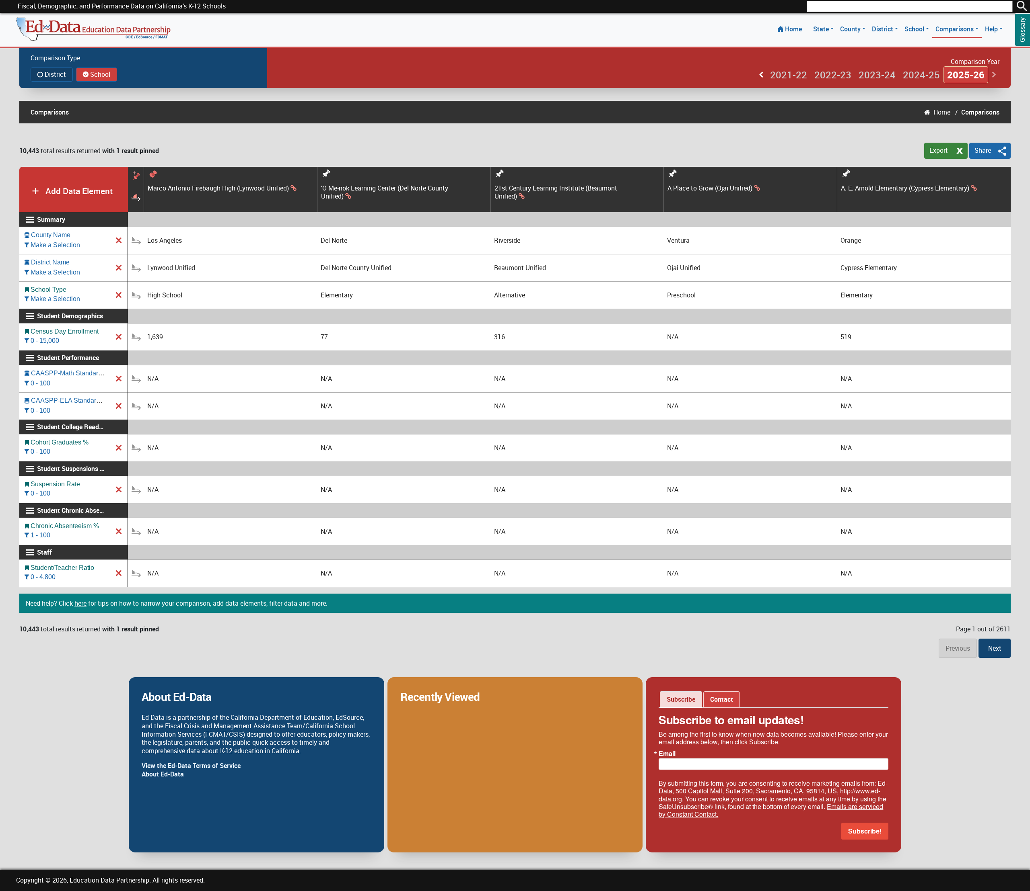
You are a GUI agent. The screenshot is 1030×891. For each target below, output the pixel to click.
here (80, 603)
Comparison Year (975, 61)
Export (938, 150)
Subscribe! (865, 831)
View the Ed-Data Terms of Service (191, 765)
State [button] (821, 29)
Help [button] (992, 29)
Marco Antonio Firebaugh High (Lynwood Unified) (218, 188)
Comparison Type (55, 58)
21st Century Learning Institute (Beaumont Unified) (555, 192)
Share (982, 150)
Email (667, 753)
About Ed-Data (163, 774)
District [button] (883, 29)
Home (793, 29)
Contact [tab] (721, 699)
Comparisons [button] (955, 29)
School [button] (915, 29)
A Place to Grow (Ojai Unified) (709, 188)
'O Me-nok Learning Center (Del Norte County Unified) (384, 192)
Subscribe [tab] (681, 699)
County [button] (851, 29)
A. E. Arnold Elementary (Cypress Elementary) (905, 188)
